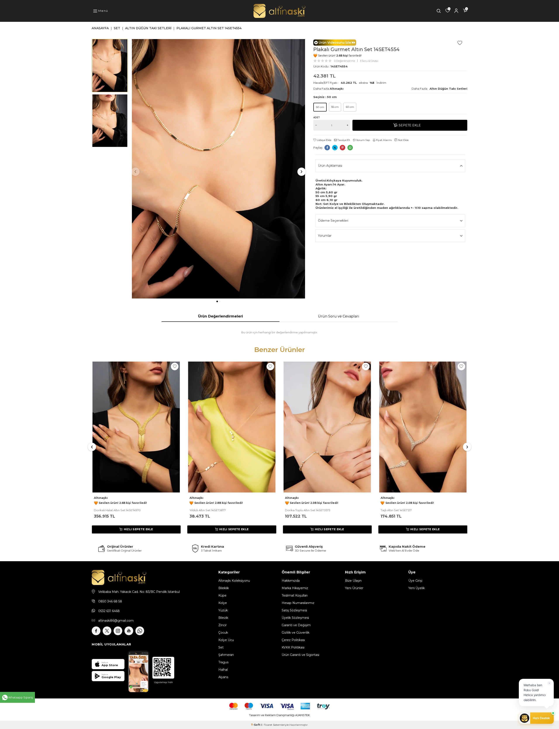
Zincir (222, 625)
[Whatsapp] (139, 630)
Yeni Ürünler (354, 588)
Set (117, 28)
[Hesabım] (456, 11)
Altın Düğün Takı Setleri (148, 28)
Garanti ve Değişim (296, 625)
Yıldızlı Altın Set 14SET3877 (208, 510)
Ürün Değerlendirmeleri (220, 316)
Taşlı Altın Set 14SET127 (396, 510)
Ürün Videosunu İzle (335, 43)
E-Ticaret (266, 724)
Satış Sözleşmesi (294, 610)
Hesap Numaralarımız (298, 603)
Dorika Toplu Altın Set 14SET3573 (307, 510)
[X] (107, 630)
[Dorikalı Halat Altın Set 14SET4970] (136, 427)
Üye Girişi (415, 581)
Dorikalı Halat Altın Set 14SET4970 (117, 510)
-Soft (256, 724)
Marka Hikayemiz (295, 588)
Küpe (222, 595)
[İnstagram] (118, 630)
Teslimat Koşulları (295, 595)
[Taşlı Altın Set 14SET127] (423, 427)
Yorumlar (324, 236)
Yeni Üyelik (416, 588)
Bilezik (223, 618)
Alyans (223, 677)
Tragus (223, 662)
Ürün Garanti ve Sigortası (300, 655)
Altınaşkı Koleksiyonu (234, 581)
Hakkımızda (291, 581)
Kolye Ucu (226, 640)
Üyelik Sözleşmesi (295, 618)
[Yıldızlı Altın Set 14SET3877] (231, 427)
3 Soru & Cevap (369, 60)
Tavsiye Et (343, 140)
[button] (217, 301)
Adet (316, 117)
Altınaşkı (336, 88)
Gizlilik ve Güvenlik (295, 633)
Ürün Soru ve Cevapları (338, 316)
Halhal (223, 670)
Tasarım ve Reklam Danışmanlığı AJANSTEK (279, 715)
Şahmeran (226, 655)
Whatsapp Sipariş (20, 697)
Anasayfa (100, 28)
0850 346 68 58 (110, 601)
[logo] (279, 11)
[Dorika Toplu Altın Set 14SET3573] (327, 427)
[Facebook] (96, 630)
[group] (218, 168)
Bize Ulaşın (353, 581)
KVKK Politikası (293, 647)
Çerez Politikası (293, 640)
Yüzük (223, 610)
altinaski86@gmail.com (116, 621)
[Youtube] (128, 630)
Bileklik (223, 588)
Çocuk (223, 633)
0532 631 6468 (109, 611)
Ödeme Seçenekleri (333, 221)
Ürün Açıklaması (330, 166)
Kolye (222, 603)
